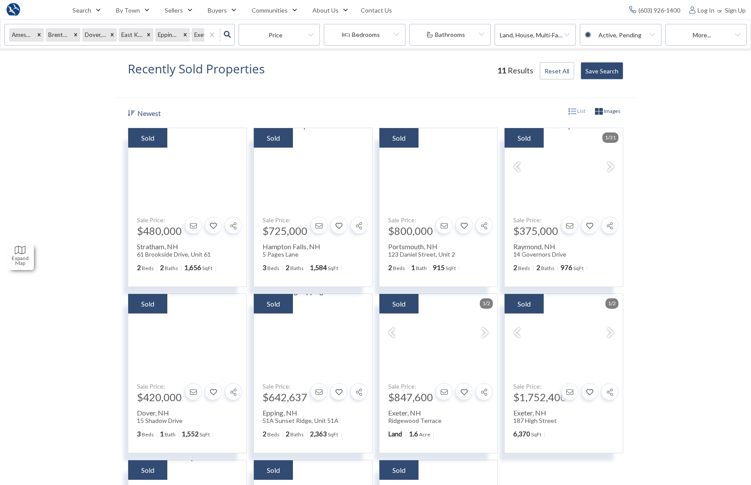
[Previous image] (517, 167)
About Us (325, 10)
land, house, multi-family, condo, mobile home (538, 35)
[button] (39, 35)
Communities (270, 10)
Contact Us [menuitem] (376, 10)
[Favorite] (213, 225)
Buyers (217, 10)
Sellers (174, 10)
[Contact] (193, 225)
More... (702, 35)
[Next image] (610, 167)
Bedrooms (366, 34)
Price (275, 35)
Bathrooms (450, 34)
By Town (128, 10)
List (580, 111)
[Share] (233, 225)
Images (612, 111)
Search (82, 10)
